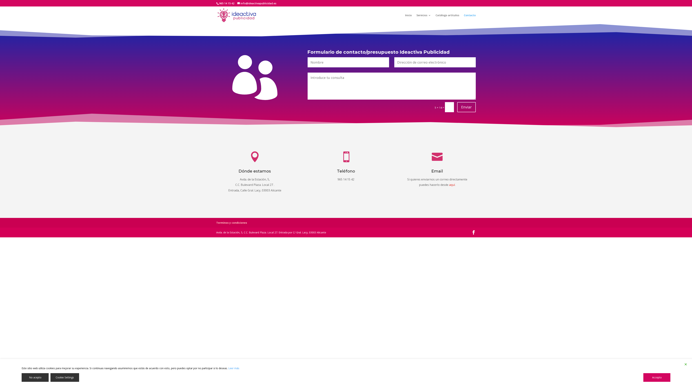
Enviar (466, 107)
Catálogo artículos (447, 15)
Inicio (408, 15)
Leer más (233, 368)
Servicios (421, 15)
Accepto (657, 377)
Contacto (470, 15)
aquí (452, 185)
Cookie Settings (65, 377)
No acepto (35, 377)
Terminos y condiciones (231, 222)
